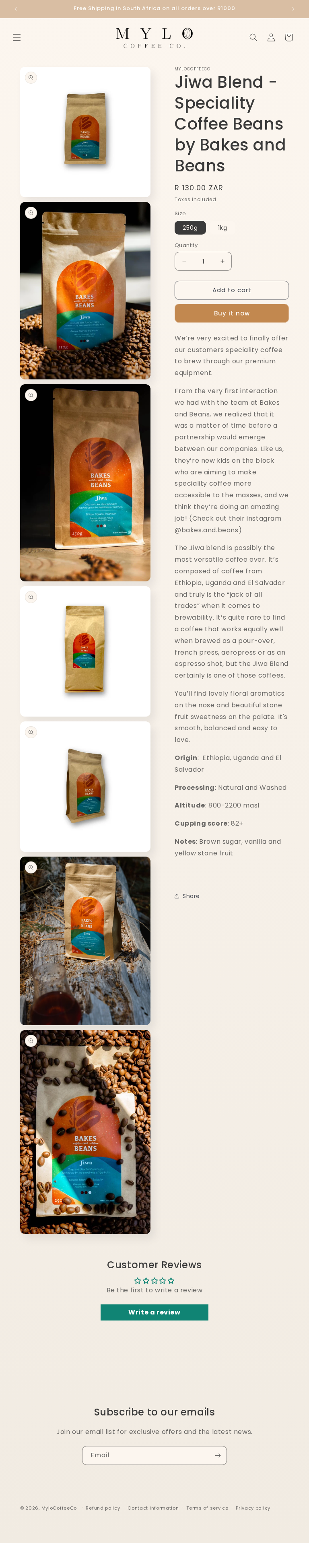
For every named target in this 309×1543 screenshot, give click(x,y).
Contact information (153, 1508)
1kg (222, 228)
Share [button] (191, 896)
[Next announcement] (293, 9)
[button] (17, 37)
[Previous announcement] (16, 9)
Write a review (154, 1312)
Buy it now (232, 313)
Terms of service (207, 1508)
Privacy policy (253, 1508)
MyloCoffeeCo (59, 1508)
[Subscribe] (218, 1455)
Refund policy (103, 1508)
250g (190, 228)
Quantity (186, 245)
